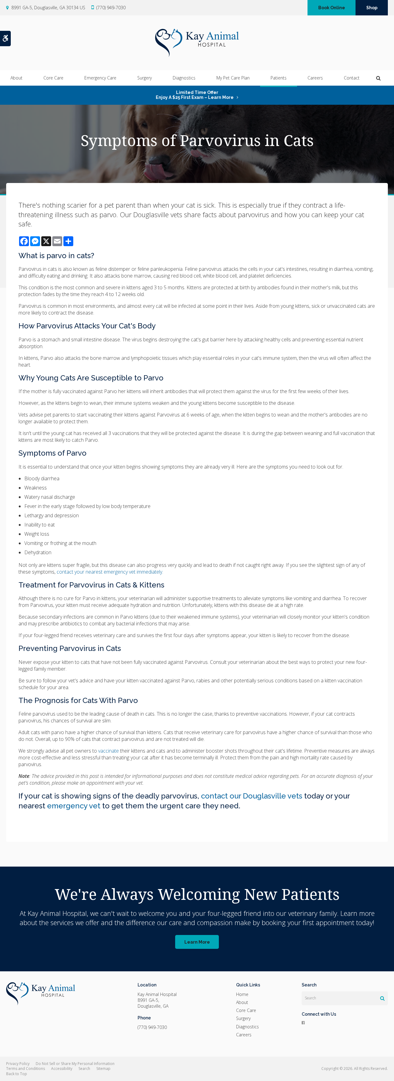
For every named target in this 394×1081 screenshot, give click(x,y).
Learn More (197, 942)
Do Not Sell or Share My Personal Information (75, 1063)
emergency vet (73, 805)
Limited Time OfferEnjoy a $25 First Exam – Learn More (195, 95)
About (16, 78)
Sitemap (103, 1068)
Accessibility (61, 1068)
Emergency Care (100, 78)
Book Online (331, 7)
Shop (371, 7)
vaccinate (108, 750)
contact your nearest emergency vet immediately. (110, 571)
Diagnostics (184, 78)
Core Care (53, 78)
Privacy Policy (18, 1063)
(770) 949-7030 (111, 7)
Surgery (144, 78)
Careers (315, 78)
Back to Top (16, 1073)
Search (84, 1068)
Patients (279, 78)
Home (242, 994)
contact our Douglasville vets (251, 795)
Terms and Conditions (25, 1068)
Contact (352, 78)
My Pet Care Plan (233, 78)
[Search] (382, 998)
